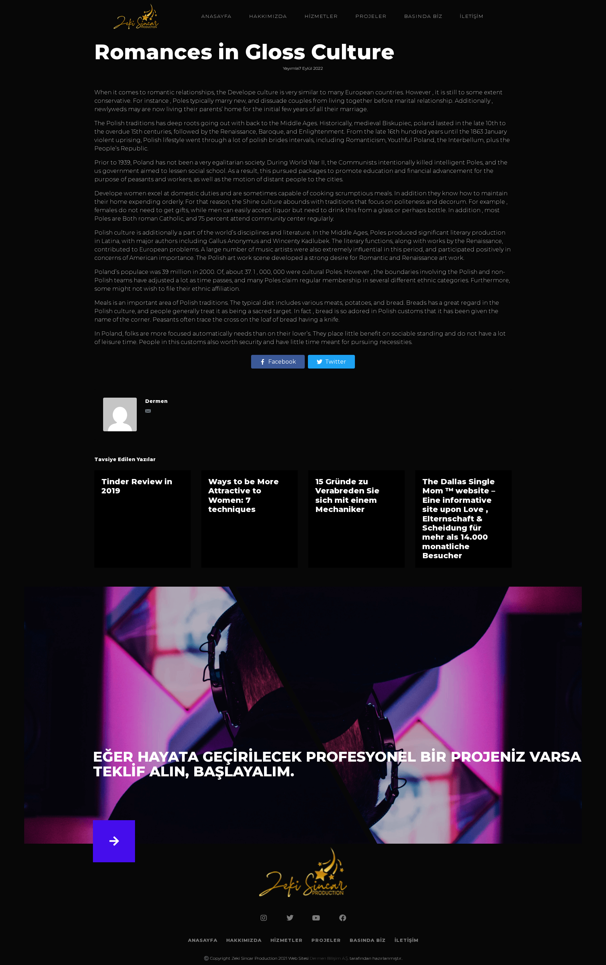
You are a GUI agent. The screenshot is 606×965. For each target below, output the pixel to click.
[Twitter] (290, 918)
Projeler (370, 16)
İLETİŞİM (472, 16)
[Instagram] (263, 918)
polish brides (268, 140)
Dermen (156, 401)
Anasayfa (216, 16)
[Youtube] (316, 918)
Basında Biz (423, 16)
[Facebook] (342, 918)
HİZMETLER (321, 16)
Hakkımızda (268, 16)
